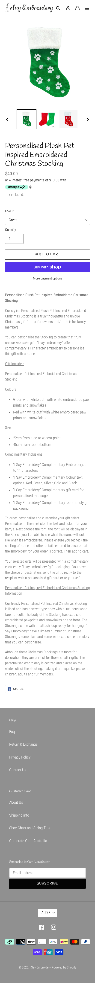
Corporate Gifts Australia (28, 840)
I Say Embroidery (40, 967)
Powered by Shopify (64, 967)
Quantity (10, 230)
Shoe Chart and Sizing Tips (29, 828)
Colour (9, 211)
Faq (12, 731)
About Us (16, 802)
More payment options (47, 278)
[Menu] (87, 8)
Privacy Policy (19, 757)
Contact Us (17, 770)
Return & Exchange (23, 744)
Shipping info (19, 815)
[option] (26, 119)
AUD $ (46, 912)
